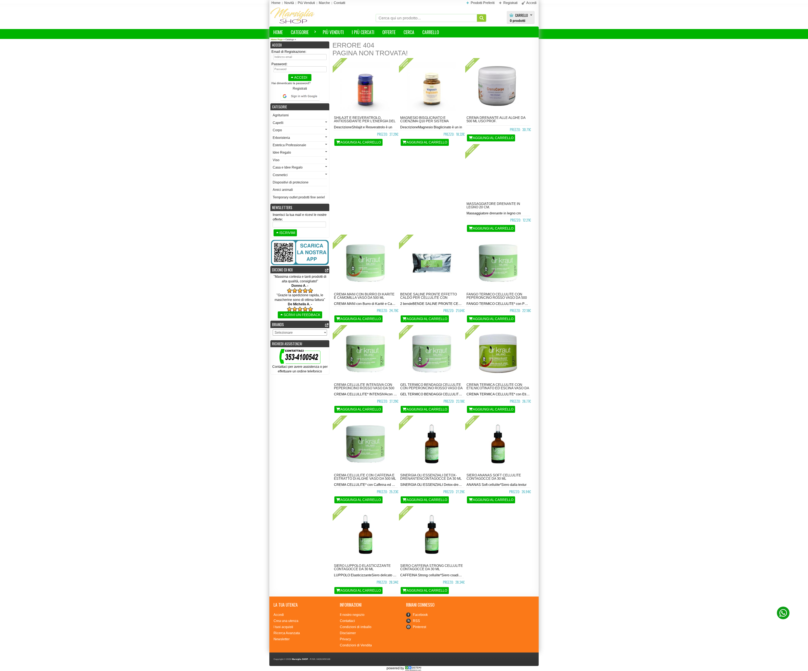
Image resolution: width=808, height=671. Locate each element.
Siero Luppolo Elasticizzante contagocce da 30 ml (362, 567)
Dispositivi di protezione (290, 182)
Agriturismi (281, 115)
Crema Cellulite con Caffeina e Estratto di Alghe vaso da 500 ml (365, 476)
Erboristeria (281, 138)
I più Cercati (363, 32)
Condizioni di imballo (355, 627)
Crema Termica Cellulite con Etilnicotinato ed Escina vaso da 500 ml (497, 388)
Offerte (389, 32)
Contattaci (347, 621)
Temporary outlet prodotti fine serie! (299, 197)
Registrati (300, 88)
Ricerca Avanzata (287, 633)
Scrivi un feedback (302, 315)
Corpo (277, 130)
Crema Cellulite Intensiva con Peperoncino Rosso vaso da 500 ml (364, 388)
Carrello (521, 15)
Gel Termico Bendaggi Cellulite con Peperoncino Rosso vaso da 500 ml (431, 388)
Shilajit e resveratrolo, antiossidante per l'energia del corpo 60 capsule (364, 121)
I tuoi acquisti (283, 627)
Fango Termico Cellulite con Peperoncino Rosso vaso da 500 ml (496, 297)
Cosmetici (280, 175)
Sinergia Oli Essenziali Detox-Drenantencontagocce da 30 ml (431, 476)
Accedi (300, 77)
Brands (278, 324)
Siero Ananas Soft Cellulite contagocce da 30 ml (493, 476)
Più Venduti (333, 32)
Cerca (409, 32)
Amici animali (283, 189)
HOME (278, 32)
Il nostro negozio (352, 615)
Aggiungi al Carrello (360, 142)
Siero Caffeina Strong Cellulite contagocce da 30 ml (431, 567)
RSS (416, 621)
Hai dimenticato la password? (291, 83)
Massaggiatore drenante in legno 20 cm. (493, 205)
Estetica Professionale (289, 145)
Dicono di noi (282, 269)
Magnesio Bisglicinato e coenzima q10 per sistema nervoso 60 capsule (424, 121)
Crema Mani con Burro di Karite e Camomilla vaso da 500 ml (364, 295)
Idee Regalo (282, 152)
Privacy (345, 639)
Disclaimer (348, 633)
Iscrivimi (287, 233)
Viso (276, 160)
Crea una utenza (286, 621)
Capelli (278, 123)
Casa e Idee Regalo (288, 167)
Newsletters (282, 207)
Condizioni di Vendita (356, 645)
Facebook (420, 615)
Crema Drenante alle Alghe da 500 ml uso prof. (495, 119)
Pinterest (419, 627)
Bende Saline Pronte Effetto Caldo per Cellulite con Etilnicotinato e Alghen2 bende (430, 297)
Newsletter (282, 639)
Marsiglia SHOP (300, 659)
